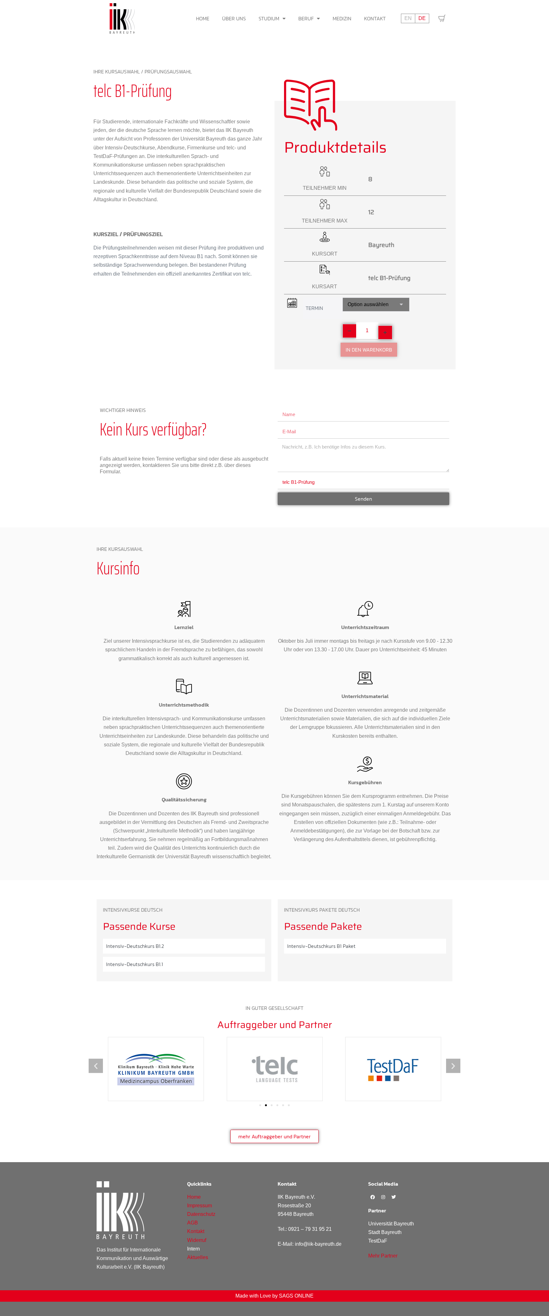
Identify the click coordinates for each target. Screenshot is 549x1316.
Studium (269, 18)
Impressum (199, 1205)
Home (202, 18)
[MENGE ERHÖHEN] (385, 332)
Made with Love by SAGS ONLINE (274, 1296)
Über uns (234, 18)
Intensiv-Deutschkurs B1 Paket (321, 946)
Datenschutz (201, 1214)
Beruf (306, 18)
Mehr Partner (382, 1255)
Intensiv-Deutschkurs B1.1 (134, 964)
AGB (192, 1222)
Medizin (342, 18)
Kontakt (375, 18)
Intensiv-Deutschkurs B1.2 (135, 946)
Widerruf (196, 1240)
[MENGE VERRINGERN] (349, 331)
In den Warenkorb (369, 349)
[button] (96, 1066)
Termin (314, 308)
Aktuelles (197, 1257)
